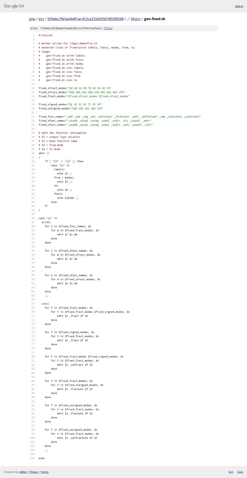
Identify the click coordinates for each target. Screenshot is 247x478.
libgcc (136, 18)
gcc (41, 18)
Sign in (239, 6)
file (108, 28)
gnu (32, 18)
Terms (45, 472)
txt (230, 472)
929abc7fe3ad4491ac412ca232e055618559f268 (85, 18)
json (240, 472)
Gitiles (23, 472)
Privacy (33, 472)
